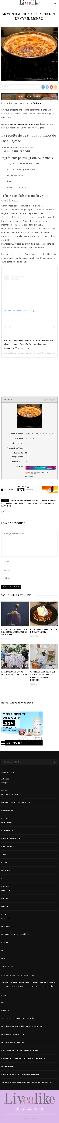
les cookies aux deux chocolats (23, 124)
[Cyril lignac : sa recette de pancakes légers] (44, 613)
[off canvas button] (4, 2)
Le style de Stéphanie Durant (13, 1034)
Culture (4, 862)
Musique (4, 942)
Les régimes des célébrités (12, 1042)
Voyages (4, 783)
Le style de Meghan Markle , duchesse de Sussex (21, 1026)
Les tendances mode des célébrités (15, 934)
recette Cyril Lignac (28, 503)
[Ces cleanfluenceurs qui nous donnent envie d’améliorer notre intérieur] (44, 656)
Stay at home (6, 966)
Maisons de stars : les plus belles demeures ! (20, 1050)
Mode (3, 914)
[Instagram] (41, 1109)
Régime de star (7, 846)
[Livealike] (29, 1098)
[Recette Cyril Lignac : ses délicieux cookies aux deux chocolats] (15, 613)
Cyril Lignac (35, 353)
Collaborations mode (9, 926)
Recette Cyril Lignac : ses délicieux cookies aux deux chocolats (14, 632)
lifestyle (4, 906)
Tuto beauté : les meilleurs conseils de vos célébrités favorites (26, 1082)
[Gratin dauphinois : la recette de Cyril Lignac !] (29, 53)
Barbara (5, 87)
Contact (4, 1002)
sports (4, 854)
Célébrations (6, 822)
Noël (3, 958)
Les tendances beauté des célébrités (16, 803)
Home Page (6, 1010)
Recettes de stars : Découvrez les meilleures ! (20, 1074)
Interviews (5, 887)
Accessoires (6, 918)
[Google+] (29, 1109)
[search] (55, 2)
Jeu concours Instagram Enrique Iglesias (17, 1018)
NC (2, 950)
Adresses (5, 779)
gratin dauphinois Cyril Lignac (24, 501)
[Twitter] (23, 1109)
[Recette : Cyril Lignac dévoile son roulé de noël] (15, 656)
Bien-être (5, 819)
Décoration (5, 870)
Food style (5, 890)
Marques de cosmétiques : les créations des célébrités (23, 1058)
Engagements (7, 830)
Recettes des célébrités (10, 838)
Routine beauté (7, 811)
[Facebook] (17, 1109)
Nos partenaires (7, 1066)
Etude (3, 878)
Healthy (4, 898)
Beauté (4, 791)
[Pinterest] (35, 1109)
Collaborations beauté (10, 794)
